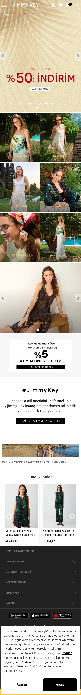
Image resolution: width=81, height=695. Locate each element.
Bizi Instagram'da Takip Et (41, 421)
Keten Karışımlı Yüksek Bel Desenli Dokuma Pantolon (58, 532)
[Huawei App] (62, 615)
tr (76, 5)
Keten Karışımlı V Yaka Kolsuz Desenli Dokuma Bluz (19, 533)
